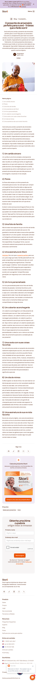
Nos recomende (7, 611)
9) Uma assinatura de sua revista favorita (14, 121)
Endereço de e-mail (11, 537)
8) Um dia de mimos (8, 119)
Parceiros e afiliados (8, 614)
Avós (19, 510)
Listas (18, 58)
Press (4, 630)
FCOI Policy (5, 653)
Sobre (4, 602)
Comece (23, 6)
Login (4, 608)
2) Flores (4, 104)
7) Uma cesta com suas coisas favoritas (14, 116)
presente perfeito (23, 255)
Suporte (4, 625)
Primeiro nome (10, 530)
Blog (3, 627)
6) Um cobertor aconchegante (11, 114)
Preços (4, 605)
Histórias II (5, 255)
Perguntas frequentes (9, 622)
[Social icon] (9, 451)
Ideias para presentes (9, 510)
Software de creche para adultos (12, 633)
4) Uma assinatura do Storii (10, 109)
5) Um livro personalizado (9, 111)
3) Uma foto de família (9, 106)
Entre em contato (7, 650)
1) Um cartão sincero (8, 101)
